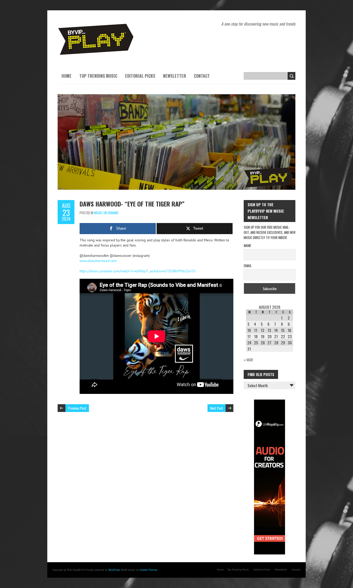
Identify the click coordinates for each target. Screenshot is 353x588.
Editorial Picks (140, 76)
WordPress (114, 569)
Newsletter (174, 76)
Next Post (216, 408)
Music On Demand (106, 212)
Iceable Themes (148, 569)
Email (248, 265)
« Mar (248, 359)
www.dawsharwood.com (98, 260)
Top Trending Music (98, 76)
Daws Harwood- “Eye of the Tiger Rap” (132, 203)
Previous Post (77, 408)
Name (247, 245)
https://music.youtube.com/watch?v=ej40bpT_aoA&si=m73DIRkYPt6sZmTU (138, 271)
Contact (202, 76)
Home (67, 76)
